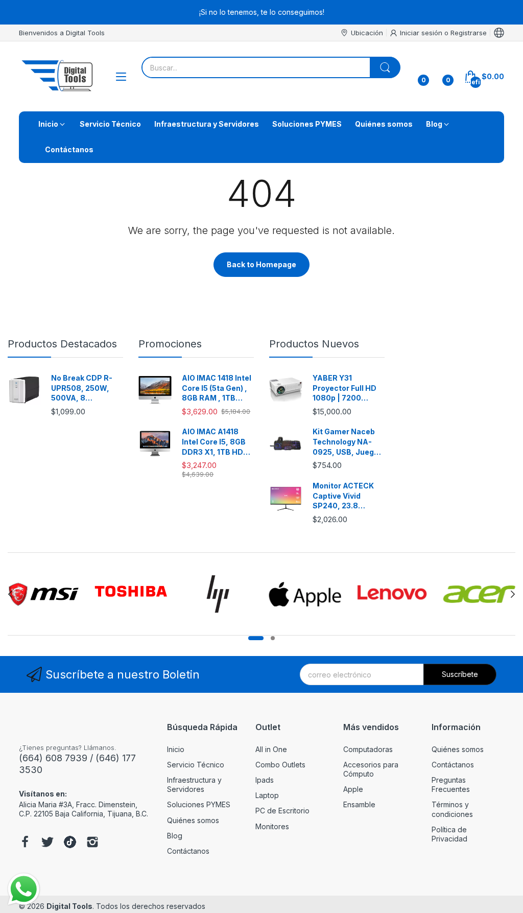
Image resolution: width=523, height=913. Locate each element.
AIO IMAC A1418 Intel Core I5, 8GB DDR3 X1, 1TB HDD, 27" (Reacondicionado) (216, 442)
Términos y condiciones (452, 809)
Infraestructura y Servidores (194, 784)
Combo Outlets (280, 764)
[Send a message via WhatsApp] (23, 889)
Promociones (170, 344)
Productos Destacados (62, 344)
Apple (353, 789)
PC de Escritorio (282, 810)
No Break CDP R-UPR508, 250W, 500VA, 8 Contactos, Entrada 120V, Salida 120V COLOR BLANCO (86, 388)
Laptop (267, 795)
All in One (271, 749)
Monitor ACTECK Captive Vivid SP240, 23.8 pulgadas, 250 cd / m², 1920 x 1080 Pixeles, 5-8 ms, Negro (346, 496)
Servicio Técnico (195, 764)
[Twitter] (47, 843)
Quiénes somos (193, 820)
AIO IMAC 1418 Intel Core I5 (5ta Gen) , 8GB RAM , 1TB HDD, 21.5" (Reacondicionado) (216, 388)
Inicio (175, 749)
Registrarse (468, 33)
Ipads (264, 780)
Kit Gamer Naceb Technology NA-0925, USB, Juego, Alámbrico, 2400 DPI (347, 442)
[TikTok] (70, 843)
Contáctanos (188, 851)
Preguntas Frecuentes (451, 784)
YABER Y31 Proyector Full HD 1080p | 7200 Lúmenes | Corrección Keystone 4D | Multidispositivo (344, 388)
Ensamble (359, 804)
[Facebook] (25, 843)
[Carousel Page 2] (273, 638)
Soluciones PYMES (198, 804)
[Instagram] (92, 843)
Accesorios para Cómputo (370, 769)
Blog (174, 835)
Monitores (272, 826)
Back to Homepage (261, 264)
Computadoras (368, 749)
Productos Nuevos (314, 344)
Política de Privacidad (449, 834)
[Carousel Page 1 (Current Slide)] (256, 638)
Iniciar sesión (422, 33)
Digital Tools (69, 906)
